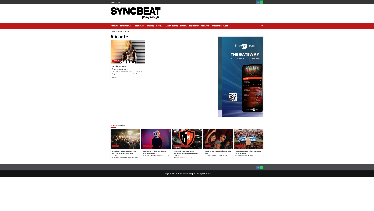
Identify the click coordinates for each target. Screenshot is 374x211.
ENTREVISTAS (125, 26)
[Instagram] (258, 2)
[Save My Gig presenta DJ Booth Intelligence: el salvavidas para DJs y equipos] (187, 139)
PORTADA (114, 26)
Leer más (114, 77)
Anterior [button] (220, 77)
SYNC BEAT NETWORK (220, 26)
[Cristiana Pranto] (128, 51)
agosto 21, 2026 (161, 155)
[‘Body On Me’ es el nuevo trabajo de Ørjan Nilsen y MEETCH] (156, 139)
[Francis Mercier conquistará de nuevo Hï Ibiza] (218, 139)
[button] (262, 26)
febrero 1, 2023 (122, 69)
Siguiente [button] (261, 77)
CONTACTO (205, 26)
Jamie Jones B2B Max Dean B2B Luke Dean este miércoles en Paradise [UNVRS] (124, 153)
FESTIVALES (139, 26)
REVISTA (183, 26)
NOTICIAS (159, 26)
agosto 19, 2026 (254, 155)
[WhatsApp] (261, 2)
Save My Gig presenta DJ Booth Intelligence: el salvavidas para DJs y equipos (186, 153)
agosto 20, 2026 (223, 155)
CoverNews (197, 174)
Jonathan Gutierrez (119, 157)
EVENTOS (150, 26)
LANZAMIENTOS (172, 26)
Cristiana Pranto (119, 66)
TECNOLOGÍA (194, 26)
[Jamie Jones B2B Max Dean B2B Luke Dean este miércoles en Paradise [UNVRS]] (125, 139)
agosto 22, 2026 (130, 157)
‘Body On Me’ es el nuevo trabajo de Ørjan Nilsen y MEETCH (154, 152)
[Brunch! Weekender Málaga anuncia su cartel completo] (248, 139)
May (115, 69)
